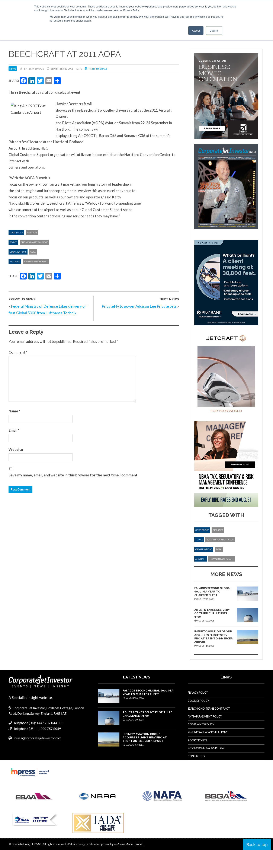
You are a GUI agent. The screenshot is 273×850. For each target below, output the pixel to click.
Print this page (97, 68)
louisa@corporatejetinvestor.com (37, 738)
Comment (18, 352)
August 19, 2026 (135, 745)
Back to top (257, 844)
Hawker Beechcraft (36, 261)
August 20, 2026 (135, 698)
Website (16, 449)
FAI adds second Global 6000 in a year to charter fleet (212, 592)
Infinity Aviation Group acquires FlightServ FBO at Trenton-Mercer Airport (213, 636)
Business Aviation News (34, 242)
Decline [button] (214, 30)
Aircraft (32, 232)
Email (14, 430)
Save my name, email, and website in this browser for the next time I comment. (73, 475)
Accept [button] (196, 30)
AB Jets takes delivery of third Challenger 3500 (212, 613)
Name (14, 411)
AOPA (33, 252)
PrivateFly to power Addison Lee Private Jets (139, 306)
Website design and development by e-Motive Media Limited (105, 844)
